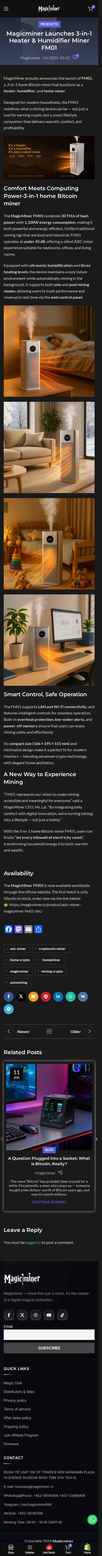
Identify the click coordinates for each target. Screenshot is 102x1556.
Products (49, 24)
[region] (49, 1513)
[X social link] (21, 997)
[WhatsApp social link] (71, 997)
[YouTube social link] (49, 1315)
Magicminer (30, 57)
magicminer (19, 971)
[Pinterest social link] (46, 997)
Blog (49, 1150)
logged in (33, 1242)
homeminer (51, 960)
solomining (18, 982)
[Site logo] (49, 8)
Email (8, 1326)
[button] (97, 1139)
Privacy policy (15, 1400)
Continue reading (49, 1202)
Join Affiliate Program (21, 1435)
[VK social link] (83, 997)
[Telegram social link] (9, 1009)
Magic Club (13, 1383)
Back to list (49, 1031)
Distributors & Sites (19, 1391)
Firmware (11, 1444)
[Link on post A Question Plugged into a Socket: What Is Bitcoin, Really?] (49, 1107)
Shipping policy (16, 1426)
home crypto (20, 960)
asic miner (18, 948)
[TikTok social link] (62, 1315)
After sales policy (17, 1418)
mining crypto (52, 971)
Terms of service (17, 1409)
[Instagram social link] (35, 1315)
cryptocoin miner (52, 948)
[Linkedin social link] (58, 997)
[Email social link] (33, 997)
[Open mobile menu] (6, 9)
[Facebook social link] (9, 997)
